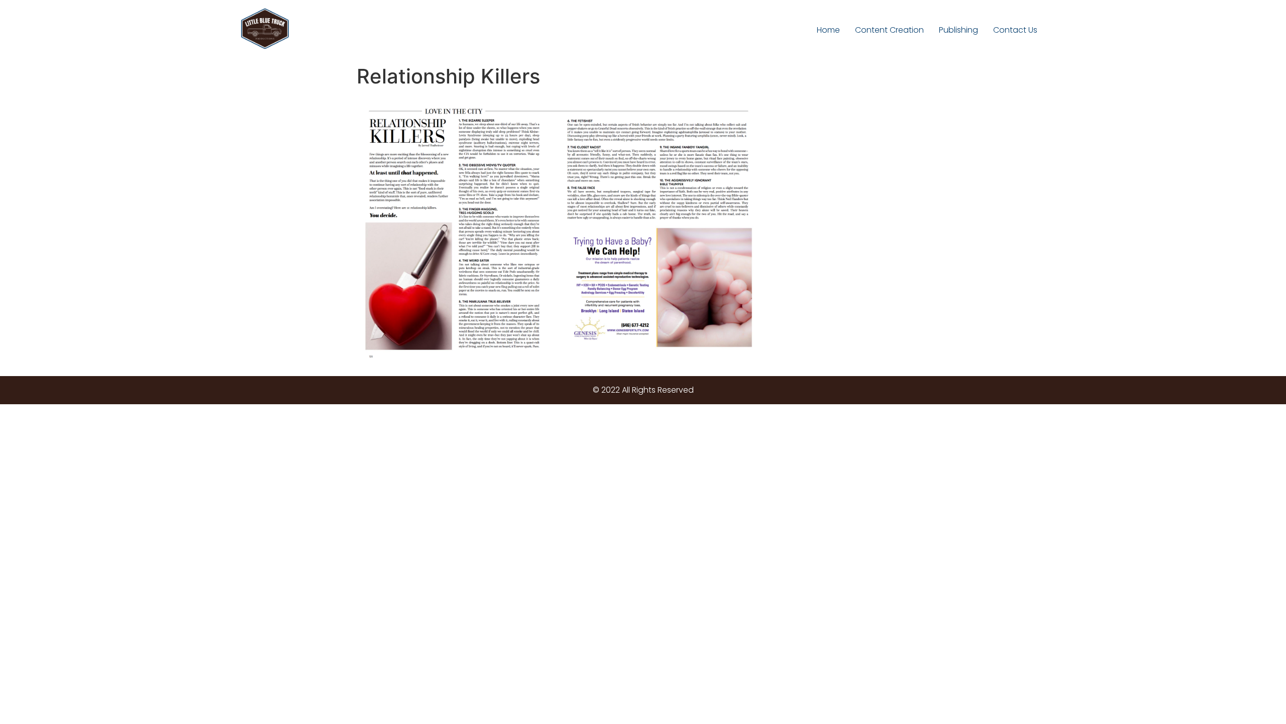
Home (828, 30)
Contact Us (1015, 30)
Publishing (958, 30)
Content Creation (889, 30)
